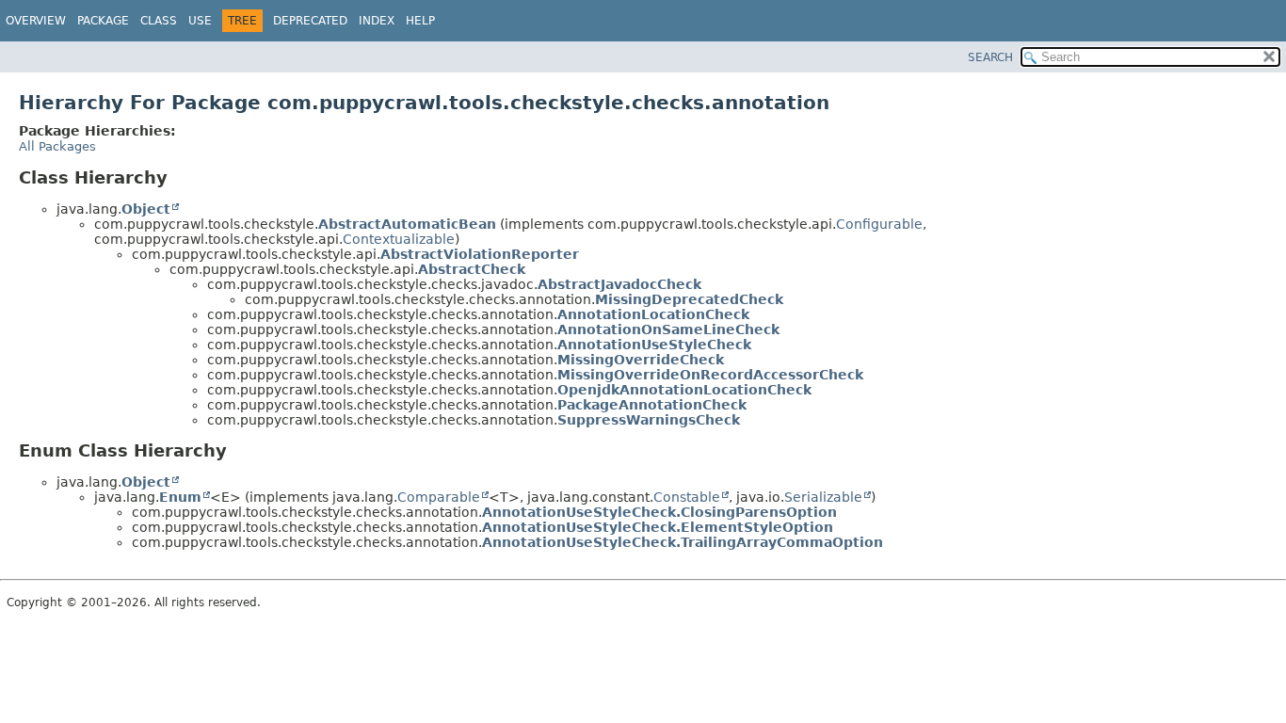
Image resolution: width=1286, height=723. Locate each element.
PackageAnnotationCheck (652, 404)
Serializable (823, 497)
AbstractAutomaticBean (407, 224)
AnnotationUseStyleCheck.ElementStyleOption (657, 527)
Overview (36, 20)
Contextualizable (399, 239)
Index (376, 20)
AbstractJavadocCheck (619, 284)
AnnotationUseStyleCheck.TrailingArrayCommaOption (682, 542)
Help (420, 20)
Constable (686, 497)
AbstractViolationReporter (479, 254)
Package (103, 20)
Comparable (438, 497)
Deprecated (310, 20)
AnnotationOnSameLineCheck (668, 329)
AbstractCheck (471, 269)
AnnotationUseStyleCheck (654, 344)
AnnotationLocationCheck (653, 314)
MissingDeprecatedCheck (689, 299)
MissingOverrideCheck (640, 359)
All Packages (57, 146)
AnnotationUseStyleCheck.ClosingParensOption (659, 512)
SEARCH (990, 57)
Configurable (879, 224)
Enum (180, 497)
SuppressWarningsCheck (648, 419)
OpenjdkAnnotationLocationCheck (684, 389)
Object (145, 209)
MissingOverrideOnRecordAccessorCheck (710, 374)
